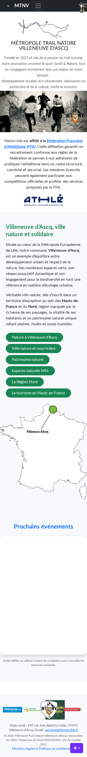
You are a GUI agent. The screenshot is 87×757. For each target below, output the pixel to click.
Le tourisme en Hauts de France (38, 393)
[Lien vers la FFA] (43, 200)
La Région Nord (25, 382)
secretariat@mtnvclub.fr (61, 730)
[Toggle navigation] (38, 5)
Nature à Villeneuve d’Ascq (34, 337)
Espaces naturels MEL (30, 371)
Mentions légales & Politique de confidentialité (43, 748)
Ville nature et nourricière (33, 348)
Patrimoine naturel (28, 360)
